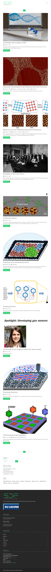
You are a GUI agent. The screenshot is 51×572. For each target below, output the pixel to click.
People (4, 534)
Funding (4, 542)
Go (16, 461)
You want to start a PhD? (8, 472)
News (4, 538)
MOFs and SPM (7, 470)
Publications (34, 89)
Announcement (36, 481)
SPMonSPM (43, 481)
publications (14, 89)
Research (5, 536)
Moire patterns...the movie (9, 474)
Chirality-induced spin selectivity (10, 468)
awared (22, 481)
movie (10, 483)
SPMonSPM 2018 (7, 481)
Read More (7, 50)
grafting (24, 89)
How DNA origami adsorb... (9, 471)
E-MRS (5, 483)
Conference (28, 481)
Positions (5, 543)
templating (28, 89)
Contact (4, 545)
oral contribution (16, 481)
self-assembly (19, 89)
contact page (13, 562)
